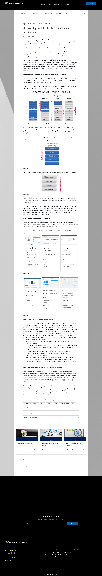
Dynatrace (49, 403)
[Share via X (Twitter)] (27, 413)
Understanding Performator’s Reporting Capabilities (50, 444)
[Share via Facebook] (24, 413)
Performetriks (27, 403)
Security (42, 403)
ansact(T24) (56, 549)
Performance (23, 13)
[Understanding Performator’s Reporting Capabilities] (51, 435)
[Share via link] (35, 413)
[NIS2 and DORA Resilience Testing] (27, 435)
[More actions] (78, 23)
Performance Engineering (62, 13)
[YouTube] (9, 553)
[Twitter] (14, 553)
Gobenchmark (48, 13)
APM (30, 407)
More (73, 13)
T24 (41, 13)
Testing (55, 403)
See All (84, 426)
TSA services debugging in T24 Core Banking (74, 444)
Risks (73, 403)
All (16, 13)
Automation (35, 403)
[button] (84, 13)
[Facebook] (11, 553)
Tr (52, 549)
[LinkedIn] (6, 553)
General (26, 407)
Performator (33, 13)
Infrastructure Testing (64, 403)
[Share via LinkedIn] (31, 413)
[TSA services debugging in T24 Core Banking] (75, 435)
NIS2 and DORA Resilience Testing (25, 443)
